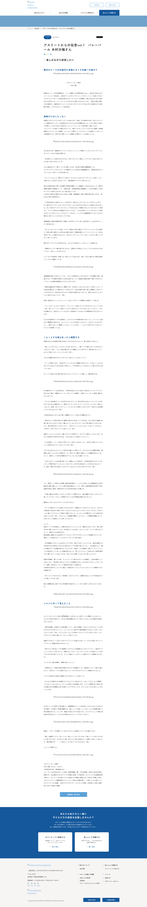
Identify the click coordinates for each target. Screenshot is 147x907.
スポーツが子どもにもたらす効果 (90, 883)
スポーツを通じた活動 (87, 874)
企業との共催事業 (85, 878)
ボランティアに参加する (112, 869)
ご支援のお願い (111, 900)
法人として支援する (111, 865)
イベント (108, 874)
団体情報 (82, 869)
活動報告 (36, 28)
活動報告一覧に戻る (73, 794)
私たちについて (85, 865)
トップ (29, 28)
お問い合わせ (112, 5)
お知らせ (96, 5)
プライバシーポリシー (112, 881)
